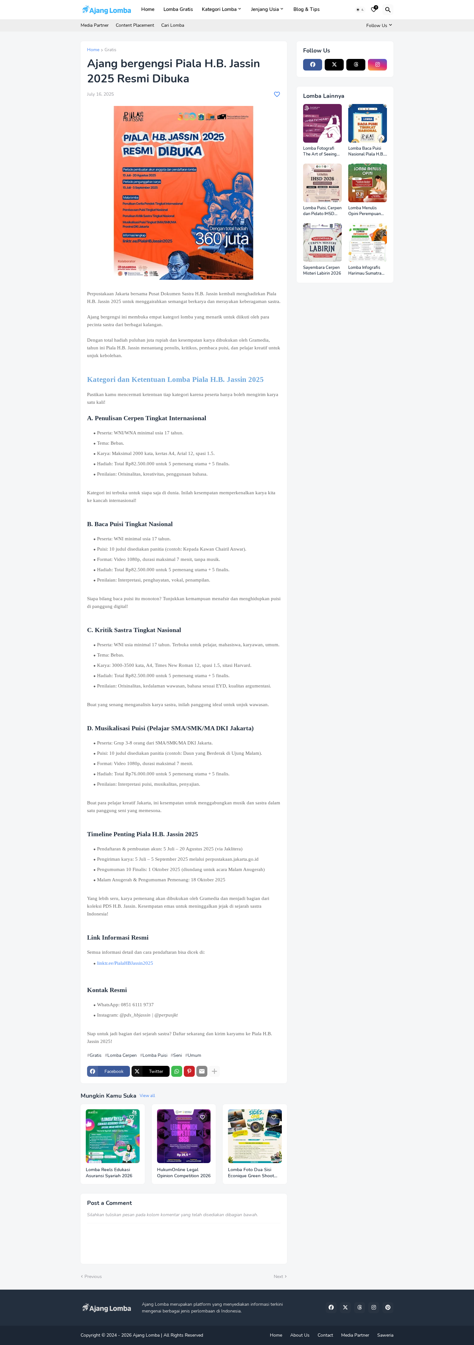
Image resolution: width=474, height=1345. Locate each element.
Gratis (110, 50)
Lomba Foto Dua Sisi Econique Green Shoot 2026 (251, 1173)
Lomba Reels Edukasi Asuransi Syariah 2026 (109, 1173)
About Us (300, 1335)
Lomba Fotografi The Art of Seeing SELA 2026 (320, 151)
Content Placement (135, 25)
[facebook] (312, 65)
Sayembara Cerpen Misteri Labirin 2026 (322, 270)
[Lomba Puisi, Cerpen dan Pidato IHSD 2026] (322, 183)
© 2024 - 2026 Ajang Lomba (131, 1335)
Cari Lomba (172, 25)
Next (278, 1277)
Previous (93, 1277)
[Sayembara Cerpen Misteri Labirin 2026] (322, 242)
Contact (325, 1335)
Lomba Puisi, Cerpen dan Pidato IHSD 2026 (322, 211)
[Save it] (277, 94)
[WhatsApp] (176, 1071)
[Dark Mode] (360, 9)
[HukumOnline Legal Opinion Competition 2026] (184, 1136)
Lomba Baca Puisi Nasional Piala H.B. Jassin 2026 (366, 151)
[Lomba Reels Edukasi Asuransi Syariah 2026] (113, 1136)
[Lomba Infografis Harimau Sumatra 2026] (367, 242)
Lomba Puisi (155, 1055)
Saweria (385, 1335)
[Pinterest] (189, 1071)
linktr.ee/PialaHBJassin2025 (125, 963)
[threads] (355, 65)
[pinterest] (387, 1307)
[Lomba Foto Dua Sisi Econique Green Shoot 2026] (255, 1136)
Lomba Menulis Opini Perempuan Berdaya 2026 (364, 211)
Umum (194, 1055)
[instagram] (377, 65)
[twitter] (334, 65)
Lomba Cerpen (122, 1055)
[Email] (201, 1071)
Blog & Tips (306, 9)
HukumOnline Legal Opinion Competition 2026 (184, 1173)
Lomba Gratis (178, 9)
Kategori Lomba (219, 9)
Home (147, 9)
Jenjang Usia (265, 9)
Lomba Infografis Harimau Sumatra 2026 (364, 270)
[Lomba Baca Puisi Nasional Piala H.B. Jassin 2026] (367, 123)
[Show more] (214, 1071)
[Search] (387, 9)
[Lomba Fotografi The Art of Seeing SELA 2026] (322, 123)
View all (147, 1096)
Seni (177, 1055)
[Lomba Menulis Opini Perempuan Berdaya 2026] (367, 183)
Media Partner (95, 25)
